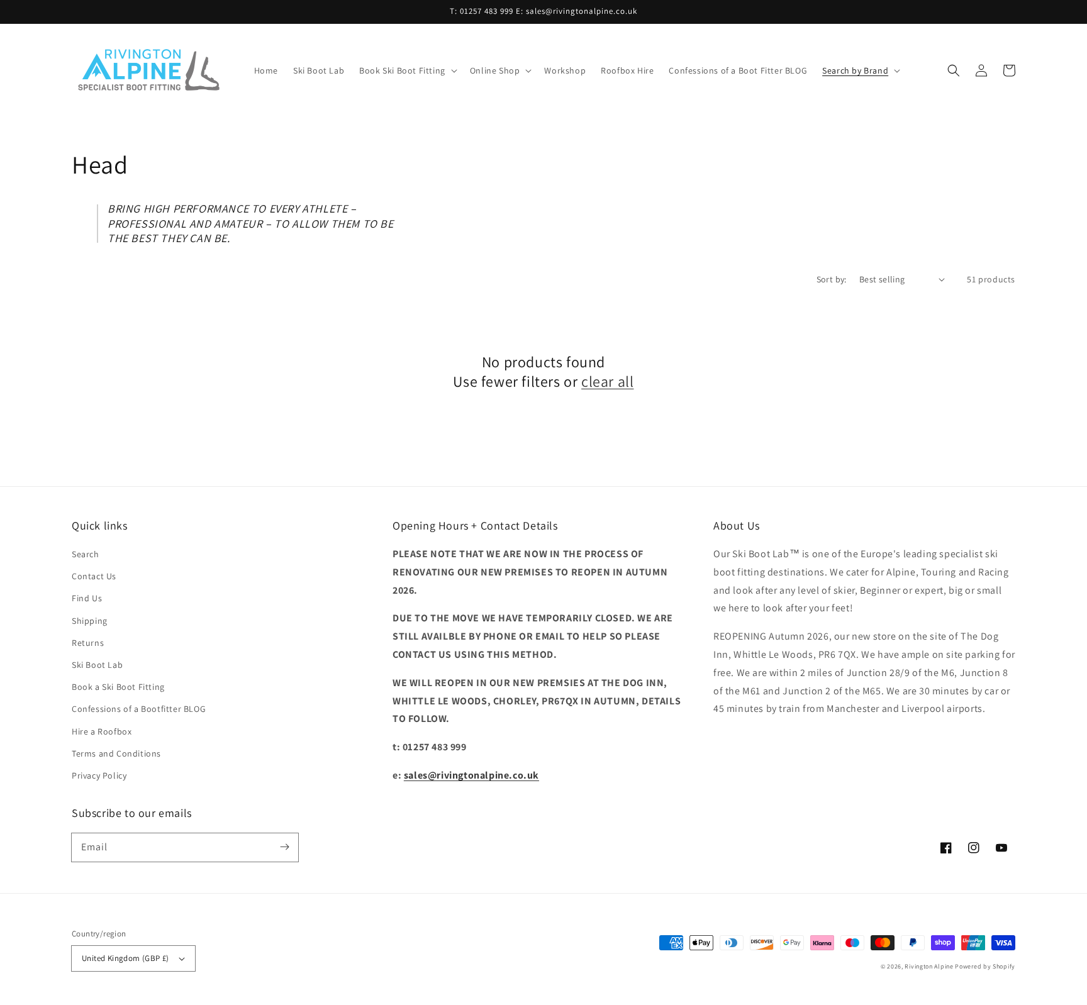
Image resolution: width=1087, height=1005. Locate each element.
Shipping (90, 620)
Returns (88, 642)
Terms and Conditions (116, 753)
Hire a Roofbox (101, 731)
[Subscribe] (284, 847)
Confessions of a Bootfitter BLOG (139, 708)
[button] (407, 70)
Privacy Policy (99, 775)
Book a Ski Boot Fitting (118, 686)
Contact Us (94, 576)
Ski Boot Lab (97, 664)
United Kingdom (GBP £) (125, 958)
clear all (607, 381)
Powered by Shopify (985, 966)
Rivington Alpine (929, 966)
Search (85, 554)
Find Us (87, 598)
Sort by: (832, 279)
